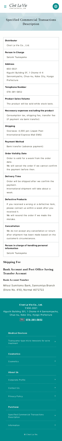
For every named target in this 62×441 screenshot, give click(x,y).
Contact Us (14, 388)
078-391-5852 (34, 319)
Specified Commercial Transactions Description (26, 415)
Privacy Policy (15, 396)
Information (14, 425)
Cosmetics (13, 361)
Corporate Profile (16, 380)
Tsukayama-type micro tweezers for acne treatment (29, 341)
